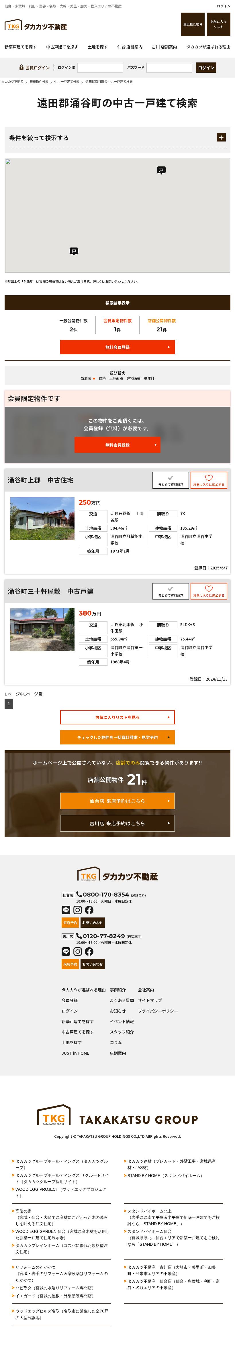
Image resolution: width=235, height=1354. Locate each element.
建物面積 (133, 378)
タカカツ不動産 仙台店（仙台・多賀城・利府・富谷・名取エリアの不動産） (174, 1284)
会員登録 (70, 1000)
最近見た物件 (192, 24)
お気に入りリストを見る (117, 717)
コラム (116, 1042)
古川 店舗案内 (164, 47)
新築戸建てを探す (21, 47)
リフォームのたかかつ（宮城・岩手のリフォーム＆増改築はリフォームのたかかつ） (61, 1273)
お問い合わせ (92, 922)
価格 (102, 378)
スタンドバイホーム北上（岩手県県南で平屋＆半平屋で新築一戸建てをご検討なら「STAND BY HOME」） (174, 1217)
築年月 (149, 378)
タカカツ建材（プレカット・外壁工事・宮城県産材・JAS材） (172, 1164)
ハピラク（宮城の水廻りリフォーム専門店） (55, 1288)
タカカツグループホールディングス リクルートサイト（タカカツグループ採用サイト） (62, 1178)
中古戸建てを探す (62, 47)
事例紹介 (118, 990)
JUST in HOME (75, 1053)
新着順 (86, 378)
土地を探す (98, 47)
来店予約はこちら (117, 800)
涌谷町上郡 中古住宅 (41, 480)
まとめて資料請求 (170, 484)
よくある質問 (122, 1000)
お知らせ (118, 1011)
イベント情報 (122, 1021)
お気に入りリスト (218, 24)
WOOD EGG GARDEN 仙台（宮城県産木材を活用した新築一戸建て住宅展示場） (62, 1234)
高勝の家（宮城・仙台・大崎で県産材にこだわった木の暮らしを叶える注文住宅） (61, 1217)
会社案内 (146, 990)
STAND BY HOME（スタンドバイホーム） (166, 1175)
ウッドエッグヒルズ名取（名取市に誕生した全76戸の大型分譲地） (61, 1314)
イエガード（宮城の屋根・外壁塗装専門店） (55, 1296)
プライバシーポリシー (158, 1011)
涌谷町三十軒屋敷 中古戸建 (50, 591)
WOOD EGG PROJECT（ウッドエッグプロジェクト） (60, 1192)
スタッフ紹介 (122, 1032)
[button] (161, 171)
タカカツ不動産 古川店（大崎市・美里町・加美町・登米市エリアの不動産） (172, 1270)
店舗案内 (118, 1053)
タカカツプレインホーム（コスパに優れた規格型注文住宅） (61, 1248)
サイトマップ (150, 1000)
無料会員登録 (117, 347)
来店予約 (70, 922)
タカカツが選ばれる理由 (208, 47)
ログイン (223, 6)
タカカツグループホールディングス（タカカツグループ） (61, 1164)
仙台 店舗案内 (129, 47)
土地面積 (116, 378)
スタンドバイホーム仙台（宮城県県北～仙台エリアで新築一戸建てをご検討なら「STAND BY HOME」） (174, 1238)
